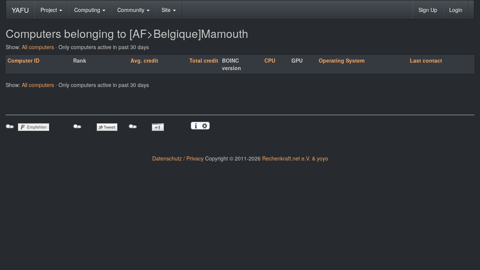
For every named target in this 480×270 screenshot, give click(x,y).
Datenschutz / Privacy (178, 158)
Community (131, 10)
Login (455, 10)
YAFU (20, 10)
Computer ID (23, 60)
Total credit (203, 60)
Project (49, 10)
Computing (88, 10)
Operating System (341, 60)
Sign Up (427, 10)
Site (167, 10)
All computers (38, 47)
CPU (269, 60)
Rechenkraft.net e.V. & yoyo (295, 158)
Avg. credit (144, 60)
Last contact (426, 60)
